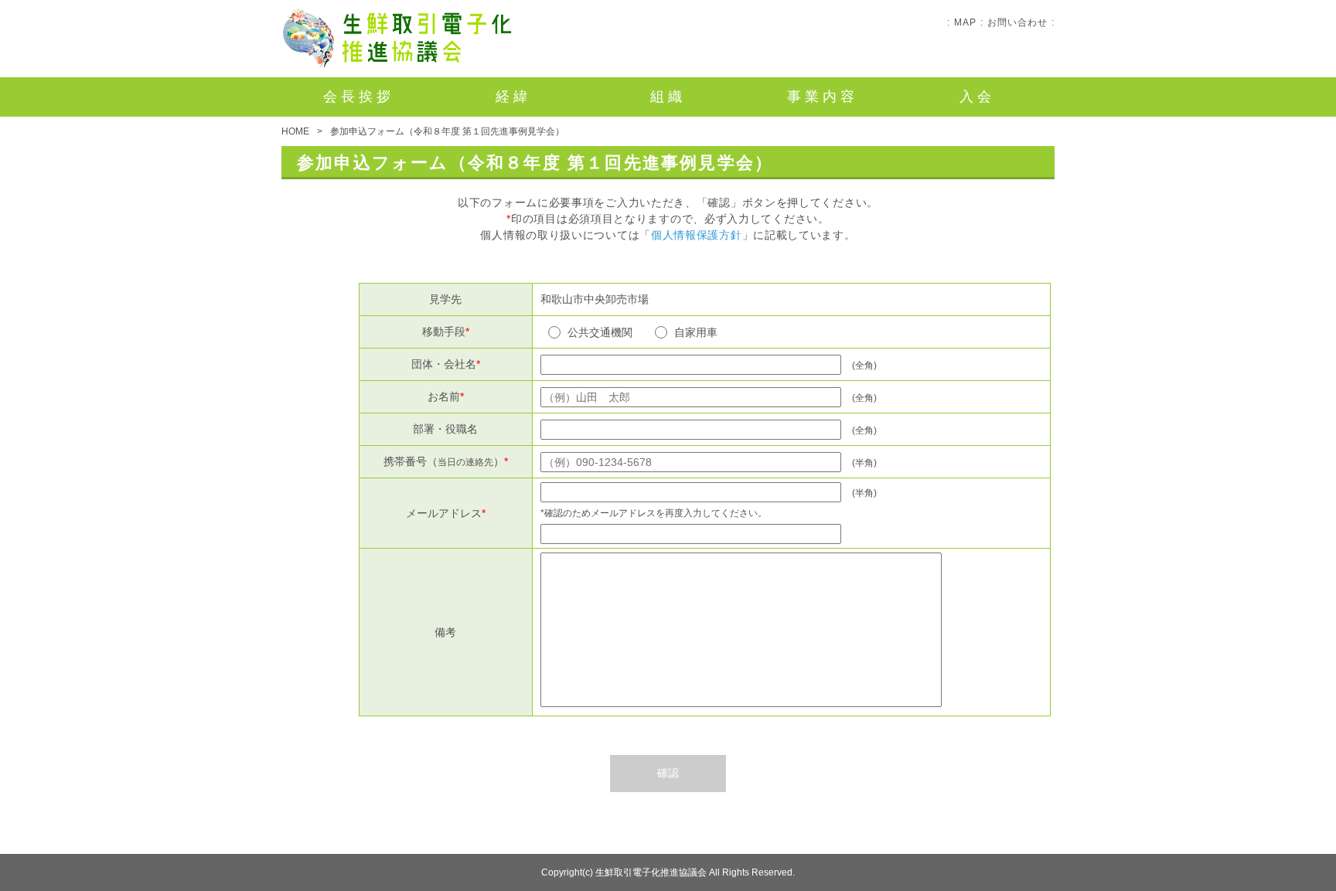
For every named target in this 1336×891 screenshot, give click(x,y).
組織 (668, 96)
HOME (295, 131)
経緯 (513, 96)
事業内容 (822, 96)
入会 (977, 96)
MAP (965, 22)
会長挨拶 (358, 96)
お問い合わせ (1017, 22)
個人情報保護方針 (696, 235)
